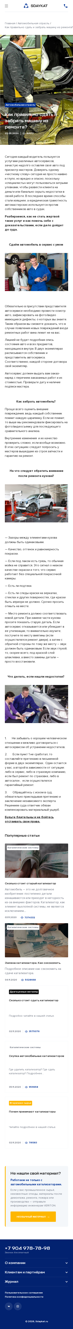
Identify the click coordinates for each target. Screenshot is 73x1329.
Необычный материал (33, 1216)
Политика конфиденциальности (24, 1296)
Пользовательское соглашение (24, 1292)
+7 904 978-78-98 (27, 1248)
